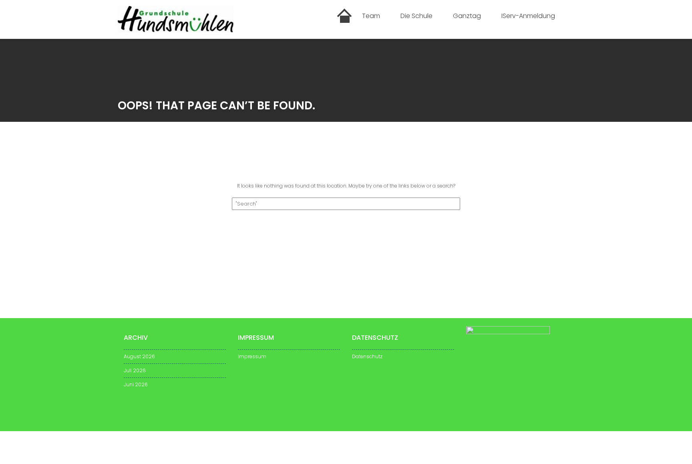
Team (371, 15)
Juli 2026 (135, 370)
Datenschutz (367, 356)
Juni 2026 (136, 384)
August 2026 (139, 356)
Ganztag (467, 15)
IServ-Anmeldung (528, 15)
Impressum (252, 356)
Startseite (345, 17)
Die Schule (416, 15)
